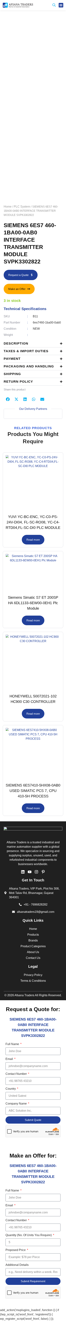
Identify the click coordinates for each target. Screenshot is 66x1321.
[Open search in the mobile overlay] (54, 5)
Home (8, 206)
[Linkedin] (23, 872)
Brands (33, 940)
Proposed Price (16, 1250)
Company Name (16, 1103)
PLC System (22, 206)
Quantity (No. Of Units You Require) (29, 1235)
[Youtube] (30, 872)
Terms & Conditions (33, 980)
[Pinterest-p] (43, 872)
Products (33, 934)
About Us (33, 952)
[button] (61, 5)
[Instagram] (36, 872)
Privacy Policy (33, 974)
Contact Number (16, 1073)
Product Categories (33, 946)
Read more (33, 539)
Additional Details (17, 1264)
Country (11, 1088)
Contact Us (33, 957)
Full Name (13, 1044)
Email (10, 1058)
